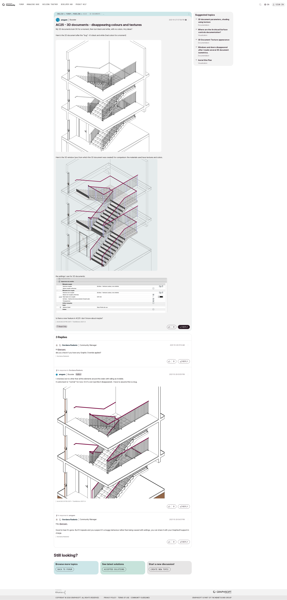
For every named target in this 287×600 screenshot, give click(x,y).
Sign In (280, 4)
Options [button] (188, 14)
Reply (185, 327)
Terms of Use (123, 598)
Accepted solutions (114, 569)
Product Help (81, 4)
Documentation (203, 25)
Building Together (50, 4)
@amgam (61, 349)
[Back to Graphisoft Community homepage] (9, 4)
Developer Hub (67, 4)
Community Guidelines (140, 598)
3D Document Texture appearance (213, 40)
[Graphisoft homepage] (222, 592)
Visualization (202, 35)
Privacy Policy (110, 598)
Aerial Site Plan (205, 60)
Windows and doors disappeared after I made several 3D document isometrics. (213, 50)
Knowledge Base (33, 4)
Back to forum (65, 569)
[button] (169, 327)
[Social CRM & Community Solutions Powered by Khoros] (60, 592)
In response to (70, 370)
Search (260, 4)
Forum (21, 4)
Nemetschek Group (223, 598)
